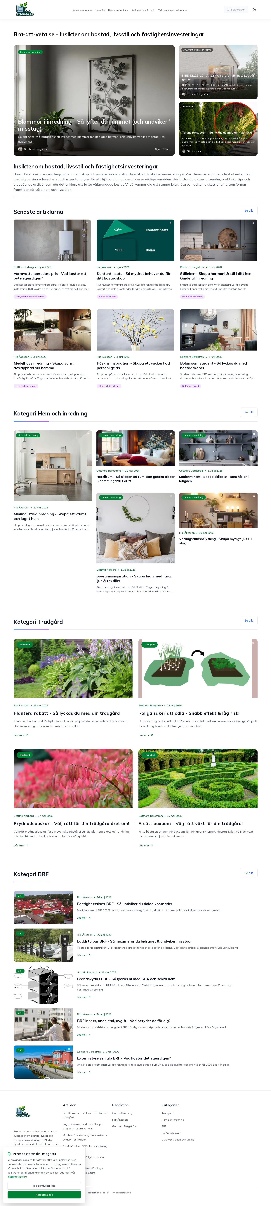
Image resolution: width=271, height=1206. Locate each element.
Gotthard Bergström (192, 267)
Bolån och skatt (139, 9)
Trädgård (100, 9)
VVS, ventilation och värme (172, 9)
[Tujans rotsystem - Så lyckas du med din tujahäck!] (218, 129)
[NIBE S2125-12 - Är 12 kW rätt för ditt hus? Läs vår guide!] (218, 72)
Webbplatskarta (122, 1192)
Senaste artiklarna (82, 9)
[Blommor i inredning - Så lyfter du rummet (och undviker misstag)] (94, 100)
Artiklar (69, 1105)
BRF (153, 9)
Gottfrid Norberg (24, 267)
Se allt (248, 210)
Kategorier (170, 1105)
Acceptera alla (44, 1194)
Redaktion (120, 1105)
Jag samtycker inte (44, 1185)
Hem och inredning (118, 9)
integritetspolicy (17, 1176)
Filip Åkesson (104, 267)
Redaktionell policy (98, 1192)
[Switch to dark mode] (254, 9)
